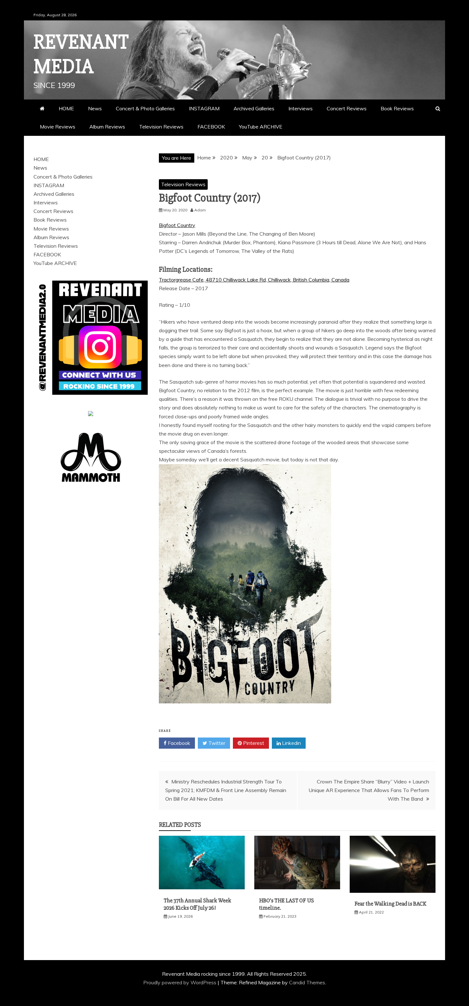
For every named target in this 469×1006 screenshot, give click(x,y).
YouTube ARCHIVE (260, 126)
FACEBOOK (211, 126)
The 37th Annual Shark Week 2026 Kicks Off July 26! (197, 904)
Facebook (178, 743)
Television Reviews (161, 126)
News (95, 108)
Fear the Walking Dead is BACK (390, 903)
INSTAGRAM (204, 108)
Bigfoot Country (177, 225)
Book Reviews (397, 108)
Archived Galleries (254, 108)
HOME (66, 108)
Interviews (300, 108)
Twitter (216, 743)
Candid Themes (307, 982)
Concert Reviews (347, 108)
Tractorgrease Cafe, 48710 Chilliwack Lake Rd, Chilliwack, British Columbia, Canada (254, 279)
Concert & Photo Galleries (145, 108)
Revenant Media (81, 54)
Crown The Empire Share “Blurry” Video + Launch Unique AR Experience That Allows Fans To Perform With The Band (369, 790)
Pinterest (253, 743)
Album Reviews (107, 126)
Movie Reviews (57, 126)
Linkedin (291, 743)
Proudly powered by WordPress (180, 982)
